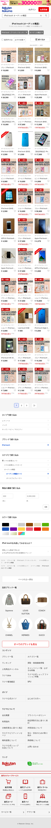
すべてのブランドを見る (25, 644)
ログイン (32, 9)
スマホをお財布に (25, 803)
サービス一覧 (6, 812)
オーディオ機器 (35, 32)
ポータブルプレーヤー (7, 64)
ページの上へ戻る (25, 579)
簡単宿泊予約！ (42, 788)
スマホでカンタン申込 (8, 803)
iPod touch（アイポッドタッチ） (13, 32)
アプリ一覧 (31, 812)
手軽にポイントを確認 (42, 803)
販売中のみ (8, 39)
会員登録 (43, 9)
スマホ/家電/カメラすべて (13, 465)
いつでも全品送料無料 (25, 788)
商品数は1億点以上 (8, 788)
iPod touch (6, 445)
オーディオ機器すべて (14, 474)
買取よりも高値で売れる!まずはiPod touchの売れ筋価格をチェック (17, 551)
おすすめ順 (19, 39)
